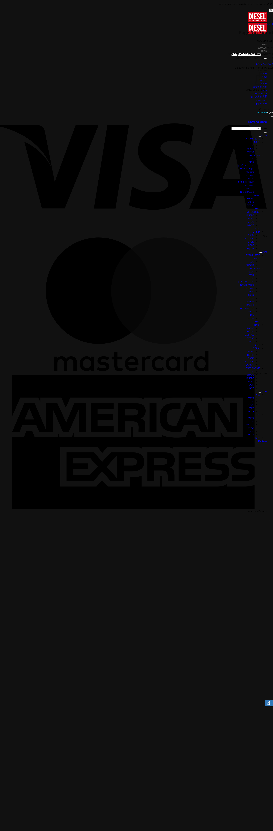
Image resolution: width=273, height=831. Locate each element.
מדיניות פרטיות (260, 86)
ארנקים (250, 248)
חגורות (251, 245)
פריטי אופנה (254, 155)
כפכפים (250, 205)
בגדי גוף (250, 318)
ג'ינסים (257, 142)
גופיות (251, 162)
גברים (264, 135)
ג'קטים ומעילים (247, 168)
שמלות (251, 298)
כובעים (251, 241)
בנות (258, 394)
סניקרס (250, 198)
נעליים (257, 195)
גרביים (251, 218)
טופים (251, 275)
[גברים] (259, 136)
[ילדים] (259, 392)
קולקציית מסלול (253, 138)
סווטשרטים (249, 175)
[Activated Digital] (265, 112)
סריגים (251, 178)
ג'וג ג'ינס (250, 148)
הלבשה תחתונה (253, 211)
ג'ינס (252, 145)
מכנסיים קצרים (247, 191)
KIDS (264, 51)
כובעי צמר (249, 238)
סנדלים (250, 331)
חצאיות (251, 311)
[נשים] (260, 252)
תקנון (264, 90)
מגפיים (251, 201)
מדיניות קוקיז (261, 103)
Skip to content (265, 24)
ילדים (264, 391)
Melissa (262, 441)
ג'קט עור (250, 172)
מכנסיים (250, 188)
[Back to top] (271, 116)
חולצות (251, 291)
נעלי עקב (249, 334)
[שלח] (265, 132)
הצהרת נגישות (260, 93)
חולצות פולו (249, 185)
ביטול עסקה (261, 100)
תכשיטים (250, 364)
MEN (264, 44)
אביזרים (256, 231)
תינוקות (257, 437)
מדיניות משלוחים (259, 96)
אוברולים (250, 301)
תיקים (257, 228)
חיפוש (264, 128)
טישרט (251, 158)
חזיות (251, 388)
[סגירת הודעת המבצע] (271, 10)
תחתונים (250, 215)
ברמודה (250, 152)
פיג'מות (250, 225)
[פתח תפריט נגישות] (269, 703)
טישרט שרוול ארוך (246, 165)
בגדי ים (257, 208)
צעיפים (251, 235)
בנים (258, 414)
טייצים (251, 271)
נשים (264, 251)
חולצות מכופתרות (246, 181)
